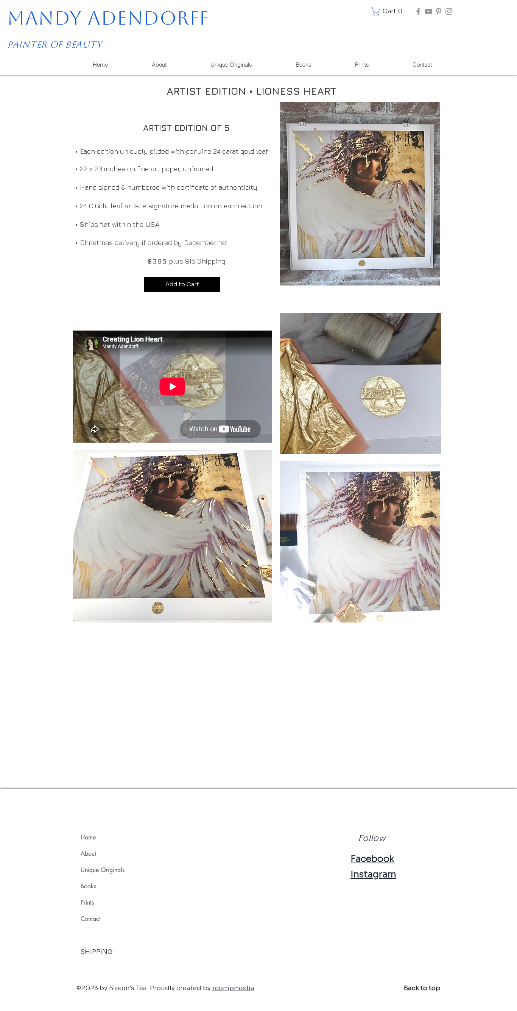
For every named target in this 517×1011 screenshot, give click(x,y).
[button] (388, 11)
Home (88, 837)
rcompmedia (233, 988)
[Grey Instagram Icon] (448, 11)
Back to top (422, 988)
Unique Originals (103, 870)
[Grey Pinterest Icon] (438, 11)
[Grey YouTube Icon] (428, 11)
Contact (91, 919)
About (88, 854)
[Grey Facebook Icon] (418, 11)
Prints (87, 902)
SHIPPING (97, 952)
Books (88, 886)
